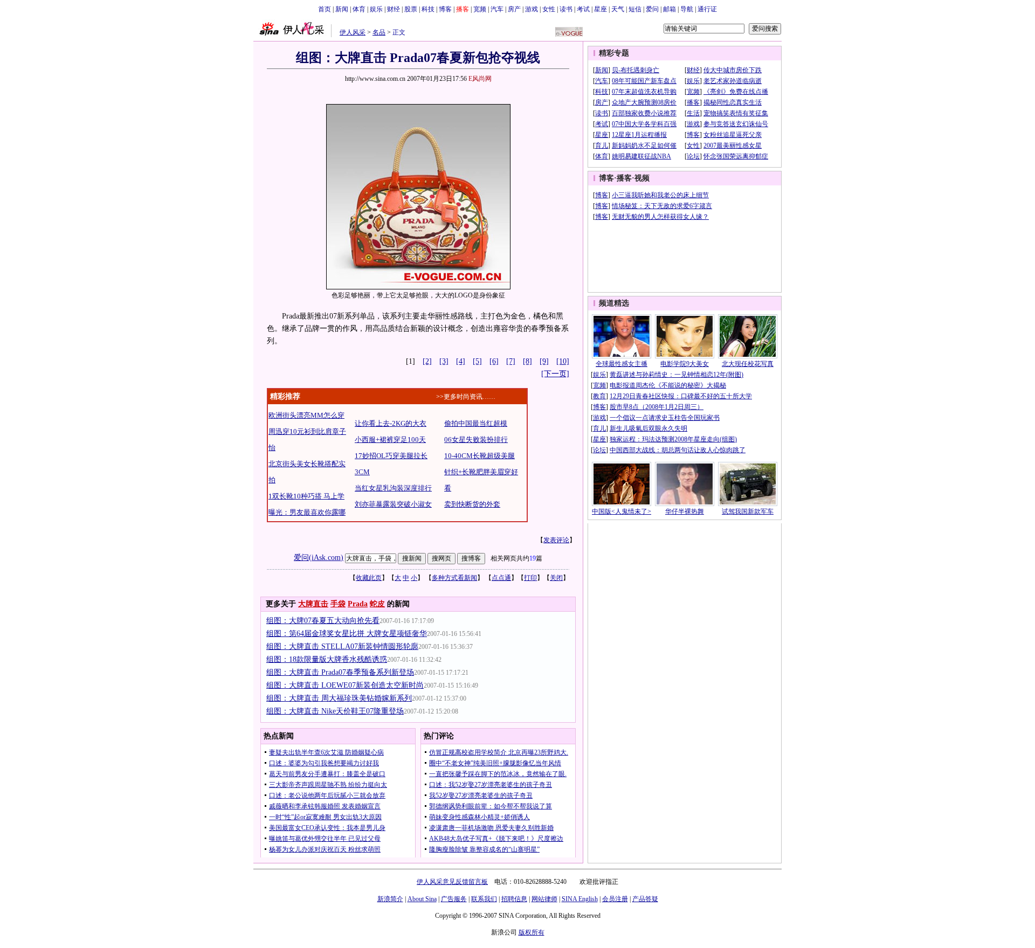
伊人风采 (352, 32)
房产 (514, 9)
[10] (562, 361)
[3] (443, 361)
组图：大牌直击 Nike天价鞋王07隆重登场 (335, 711)
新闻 (341, 9)
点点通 (501, 578)
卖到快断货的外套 (472, 504)
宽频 (479, 9)
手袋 (338, 604)
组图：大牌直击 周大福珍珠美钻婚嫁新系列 (339, 698)
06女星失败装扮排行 (476, 439)
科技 (428, 9)
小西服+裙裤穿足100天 (390, 439)
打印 (530, 578)
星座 (600, 9)
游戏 (531, 9)
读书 (566, 9)
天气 (617, 9)
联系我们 (484, 899)
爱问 (652, 9)
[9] (544, 361)
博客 (445, 9)
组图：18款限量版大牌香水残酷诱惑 (326, 659)
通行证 (707, 9)
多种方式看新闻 (454, 578)
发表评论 (556, 540)
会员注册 (615, 899)
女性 (548, 9)
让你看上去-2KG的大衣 (390, 423)
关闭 (556, 578)
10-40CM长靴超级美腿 (479, 456)
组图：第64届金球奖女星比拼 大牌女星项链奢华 (346, 633)
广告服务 (454, 899)
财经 (393, 9)
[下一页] (555, 374)
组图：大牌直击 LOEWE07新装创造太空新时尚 (345, 685)
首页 (324, 9)
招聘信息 (514, 899)
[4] (460, 361)
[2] (427, 361)
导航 (686, 9)
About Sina (422, 899)
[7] (510, 361)
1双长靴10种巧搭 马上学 (306, 496)
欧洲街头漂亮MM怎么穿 (306, 415)
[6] (494, 361)
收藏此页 (369, 578)
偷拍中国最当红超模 (475, 423)
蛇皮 (377, 604)
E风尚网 (480, 78)
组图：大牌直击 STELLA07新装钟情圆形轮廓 (342, 646)
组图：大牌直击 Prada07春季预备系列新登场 (340, 672)
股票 (410, 9)
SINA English (580, 899)
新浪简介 (390, 899)
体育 (359, 9)
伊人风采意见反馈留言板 (452, 881)
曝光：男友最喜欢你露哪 (307, 512)
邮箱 (669, 9)
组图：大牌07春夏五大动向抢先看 (323, 621)
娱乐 (376, 9)
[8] (527, 361)
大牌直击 (313, 604)
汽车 (497, 9)
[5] (477, 361)
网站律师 (544, 899)
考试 (583, 9)
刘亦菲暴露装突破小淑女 (393, 504)
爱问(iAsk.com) (318, 557)
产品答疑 (645, 899)
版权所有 (531, 932)
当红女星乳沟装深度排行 (393, 488)
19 (532, 558)
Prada (358, 604)
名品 (378, 32)
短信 (635, 9)
